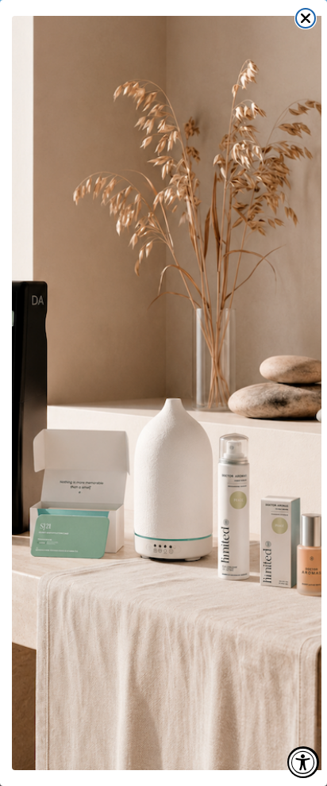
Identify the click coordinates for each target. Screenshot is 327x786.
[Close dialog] (305, 18)
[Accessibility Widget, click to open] (303, 762)
